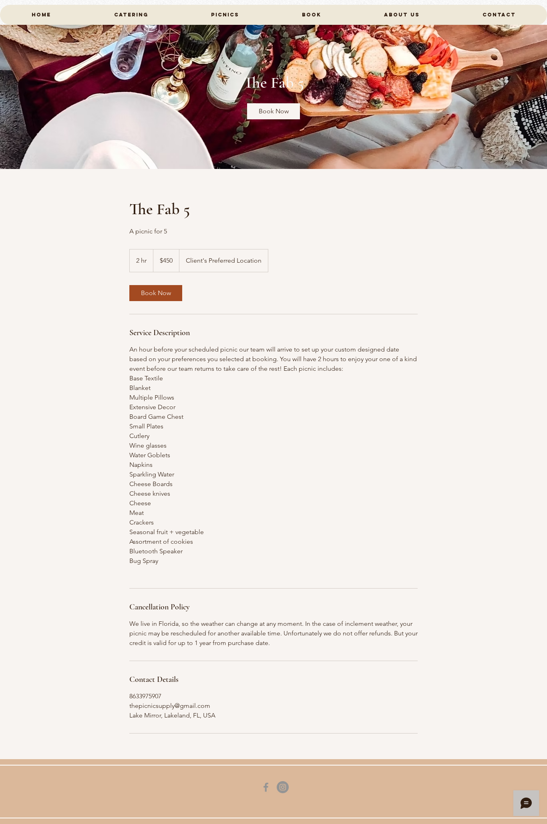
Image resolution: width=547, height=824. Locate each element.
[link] (273, 111)
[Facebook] (266, 787)
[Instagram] (283, 787)
